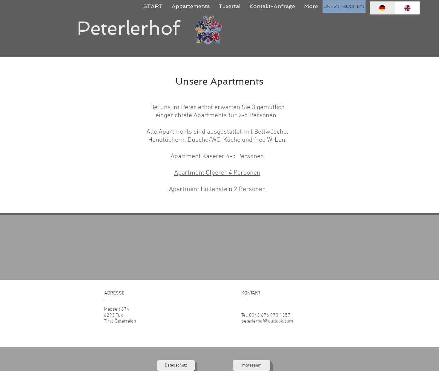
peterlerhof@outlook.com (267, 321)
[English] (407, 7)
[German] (382, 7)
